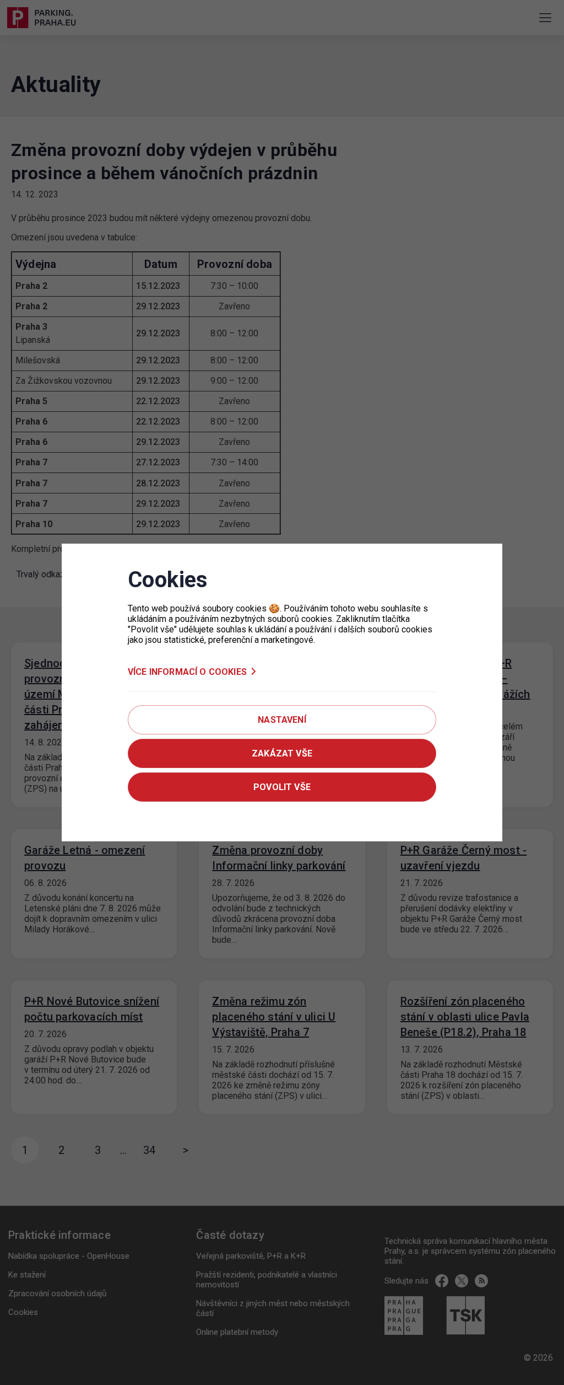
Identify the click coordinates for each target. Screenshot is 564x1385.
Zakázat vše (282, 753)
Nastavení (282, 720)
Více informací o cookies (187, 672)
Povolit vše (282, 787)
